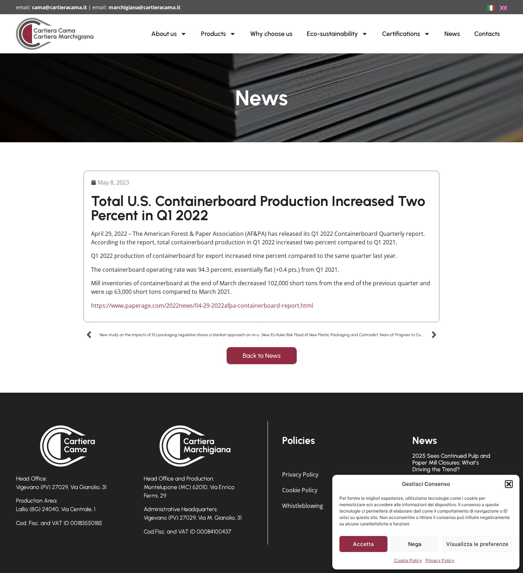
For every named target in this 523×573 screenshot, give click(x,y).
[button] (508, 484)
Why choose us (271, 34)
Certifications (401, 34)
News (452, 34)
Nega (415, 544)
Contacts (487, 34)
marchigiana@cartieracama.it (144, 7)
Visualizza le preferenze (477, 544)
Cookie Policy (408, 560)
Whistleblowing (302, 506)
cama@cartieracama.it (59, 7)
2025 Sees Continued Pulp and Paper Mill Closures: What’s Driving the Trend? (451, 462)
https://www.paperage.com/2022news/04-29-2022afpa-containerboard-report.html (202, 305)
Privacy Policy (440, 560)
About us (164, 34)
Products (213, 34)
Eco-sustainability (332, 34)
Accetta (363, 544)
